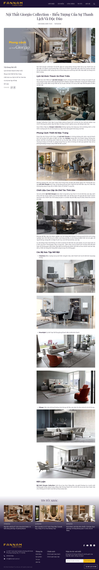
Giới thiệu (51, 3)
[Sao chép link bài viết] (11, 87)
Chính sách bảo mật (53, 557)
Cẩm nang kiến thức (45, 24)
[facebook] (84, 545)
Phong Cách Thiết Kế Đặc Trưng (13, 74)
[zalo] (91, 545)
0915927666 (10, 556)
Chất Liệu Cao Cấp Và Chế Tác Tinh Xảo (15, 77)
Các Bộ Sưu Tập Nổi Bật (10, 80)
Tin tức (80, 3)
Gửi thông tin (89, 561)
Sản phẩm (61, 3)
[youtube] (87, 545)
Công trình (70, 3)
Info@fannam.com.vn (13, 559)
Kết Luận (6, 84)
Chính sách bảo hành (53, 554)
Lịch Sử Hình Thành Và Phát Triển (13, 70)
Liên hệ (87, 3)
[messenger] (94, 545)
